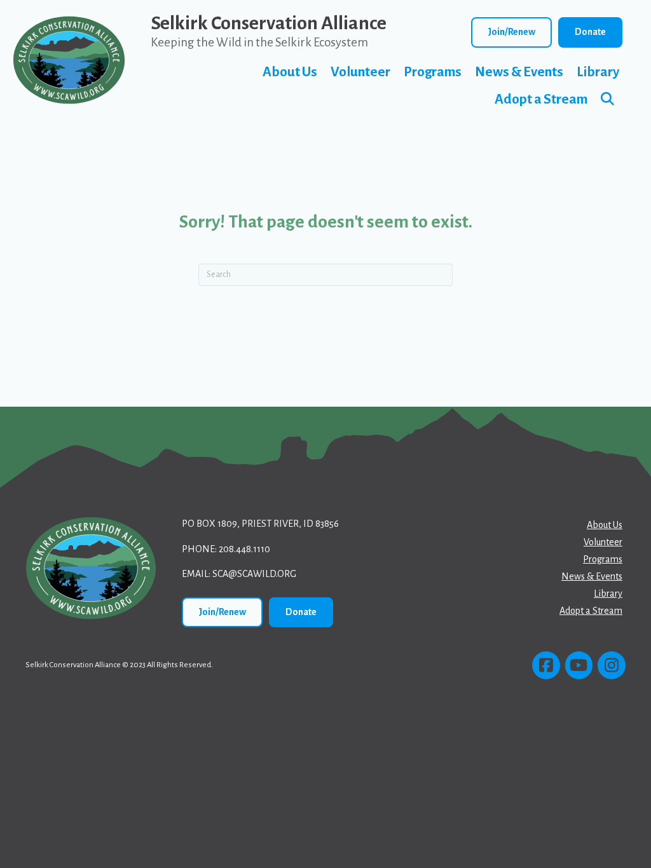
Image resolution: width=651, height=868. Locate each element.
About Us (290, 72)
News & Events (519, 72)
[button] (610, 99)
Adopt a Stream (541, 99)
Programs (433, 72)
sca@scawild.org (254, 574)
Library (598, 72)
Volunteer (360, 72)
